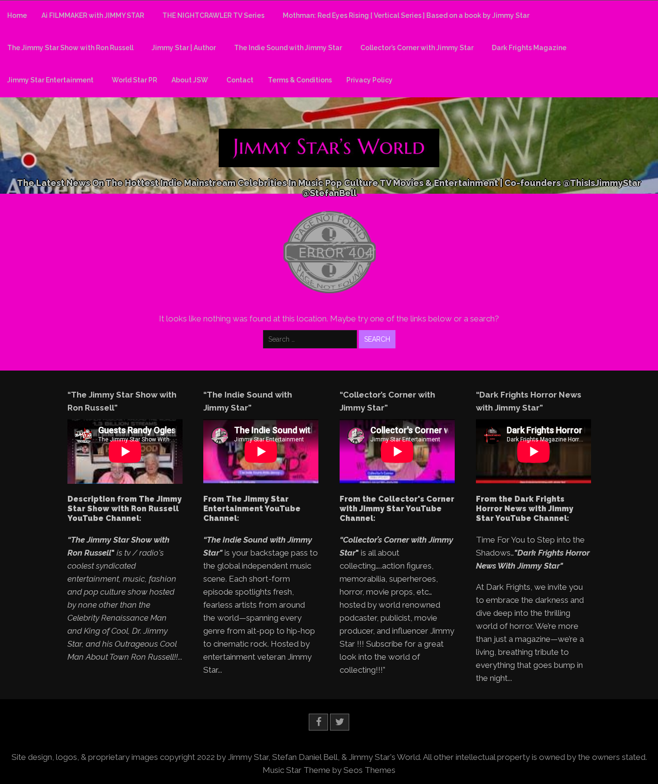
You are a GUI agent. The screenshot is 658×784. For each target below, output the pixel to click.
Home (17, 15)
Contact (239, 80)
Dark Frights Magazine (529, 48)
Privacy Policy (369, 80)
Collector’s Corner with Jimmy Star (417, 48)
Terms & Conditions (300, 80)
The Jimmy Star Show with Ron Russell (70, 48)
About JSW (189, 80)
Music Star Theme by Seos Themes (329, 770)
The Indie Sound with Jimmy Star (288, 48)
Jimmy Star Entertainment (50, 80)
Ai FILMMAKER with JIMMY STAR (92, 15)
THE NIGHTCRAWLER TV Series (213, 15)
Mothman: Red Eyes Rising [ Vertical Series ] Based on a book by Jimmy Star (406, 15)
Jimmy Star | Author (184, 48)
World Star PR (134, 80)
